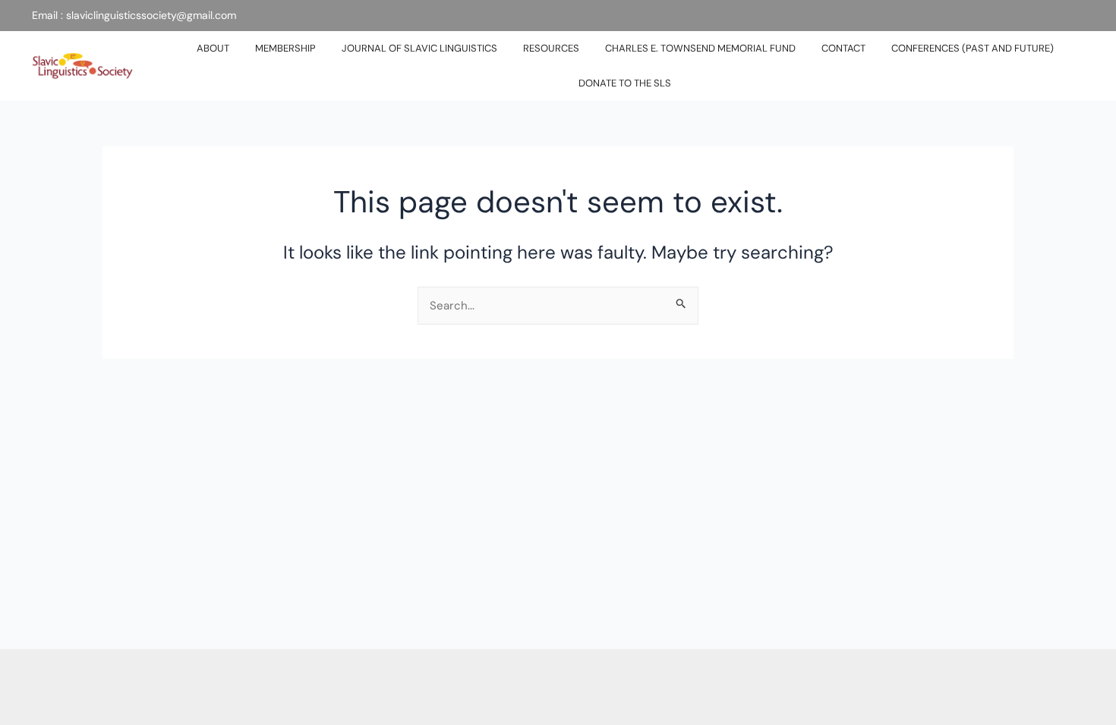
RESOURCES (551, 48)
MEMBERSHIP (285, 48)
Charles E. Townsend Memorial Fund (700, 48)
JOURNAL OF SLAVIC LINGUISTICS (419, 48)
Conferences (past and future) (972, 48)
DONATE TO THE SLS (624, 83)
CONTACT (843, 48)
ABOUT (213, 48)
